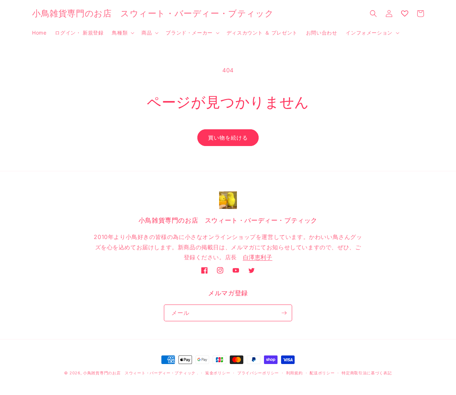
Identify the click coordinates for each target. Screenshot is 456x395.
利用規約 (294, 372)
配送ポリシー (322, 372)
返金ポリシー (217, 372)
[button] (122, 32)
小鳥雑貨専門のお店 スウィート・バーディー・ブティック (139, 372)
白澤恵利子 (258, 257)
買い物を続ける (228, 137)
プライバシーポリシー (258, 372)
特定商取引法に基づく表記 (367, 372)
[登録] (284, 313)
